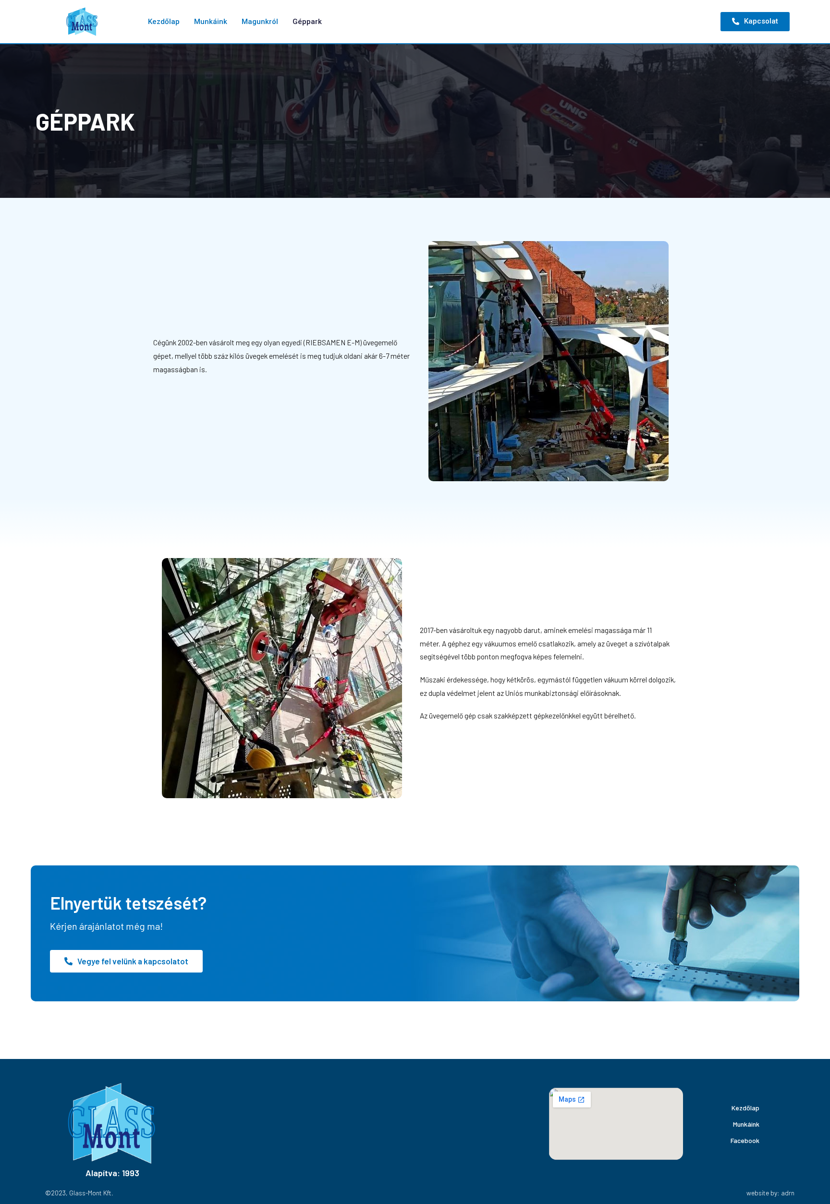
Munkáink (210, 21)
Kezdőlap (164, 21)
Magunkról (260, 21)
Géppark (307, 21)
